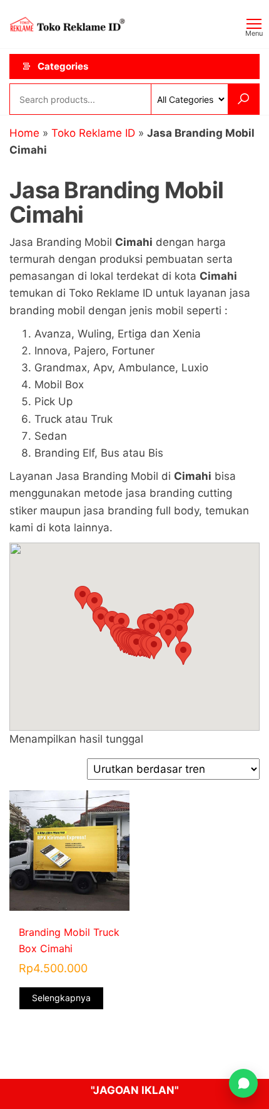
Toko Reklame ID (93, 133)
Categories (63, 66)
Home (24, 133)
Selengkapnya (61, 997)
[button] (154, 647)
